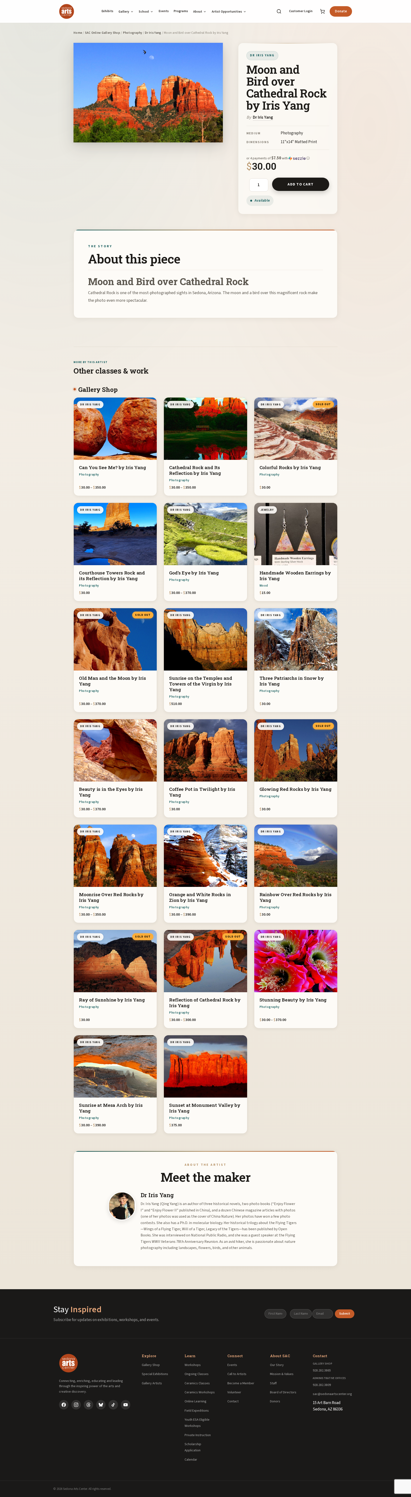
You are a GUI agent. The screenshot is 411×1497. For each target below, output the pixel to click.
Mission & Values (282, 1374)
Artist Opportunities (227, 12)
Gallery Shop (151, 1365)
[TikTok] (113, 1405)
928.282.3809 (322, 1385)
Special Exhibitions (155, 1374)
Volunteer (234, 1392)
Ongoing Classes (197, 1374)
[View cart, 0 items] (322, 11)
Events (164, 11)
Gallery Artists (152, 1383)
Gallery (123, 12)
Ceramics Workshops (200, 1392)
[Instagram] (76, 1405)
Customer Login (301, 11)
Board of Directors (283, 1392)
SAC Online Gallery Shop (102, 33)
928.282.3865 (322, 1370)
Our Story (277, 1365)
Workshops (193, 1365)
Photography (132, 33)
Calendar (191, 1459)
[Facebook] (63, 1405)
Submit (344, 1313)
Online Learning (195, 1401)
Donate (341, 11)
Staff (273, 1383)
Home (77, 33)
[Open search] (279, 11)
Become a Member (240, 1383)
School (144, 12)
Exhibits (107, 11)
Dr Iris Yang (153, 33)
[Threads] (88, 1405)
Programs (181, 11)
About (197, 12)
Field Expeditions (197, 1410)
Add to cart (300, 184)
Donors (275, 1401)
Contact (233, 1401)
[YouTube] (125, 1405)
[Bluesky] (101, 1405)
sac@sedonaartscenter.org (332, 1394)
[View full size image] (148, 92)
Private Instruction (198, 1435)
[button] (287, 158)
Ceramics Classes (197, 1383)
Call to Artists (236, 1374)
